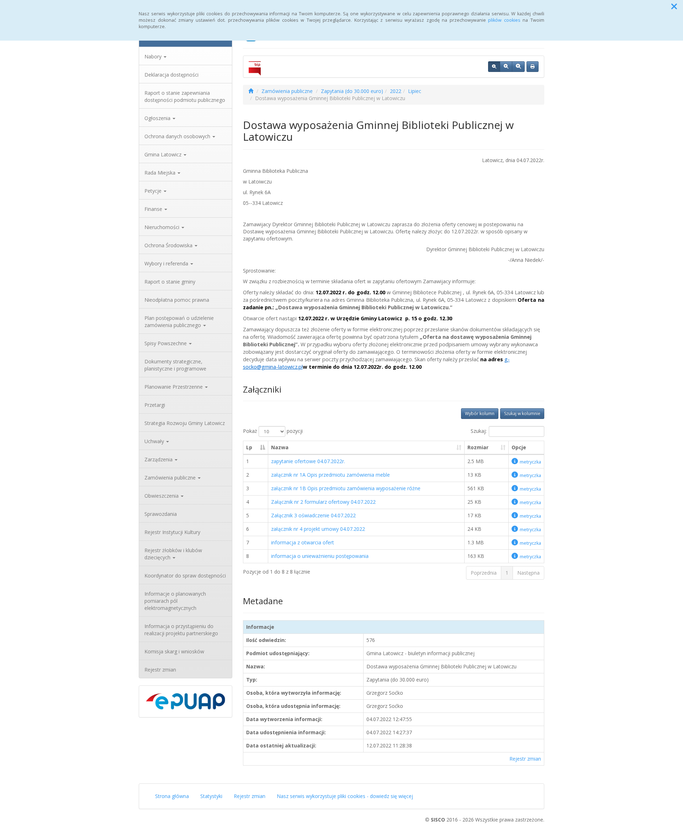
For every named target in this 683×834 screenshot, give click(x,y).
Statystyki (211, 796)
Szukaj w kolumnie (522, 413)
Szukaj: (479, 431)
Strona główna (172, 796)
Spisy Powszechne (166, 343)
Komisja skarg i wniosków (174, 651)
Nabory (153, 56)
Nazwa (279, 447)
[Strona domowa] (250, 91)
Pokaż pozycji (273, 431)
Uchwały (154, 441)
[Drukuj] (532, 66)
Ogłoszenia (158, 118)
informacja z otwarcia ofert (302, 542)
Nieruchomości (162, 227)
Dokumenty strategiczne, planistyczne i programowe (175, 365)
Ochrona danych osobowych (178, 136)
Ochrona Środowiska (169, 245)
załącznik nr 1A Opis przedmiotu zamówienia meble (330, 474)
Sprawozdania (160, 514)
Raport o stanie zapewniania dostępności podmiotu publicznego (184, 96)
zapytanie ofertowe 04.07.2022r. (308, 461)
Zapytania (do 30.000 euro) (352, 91)
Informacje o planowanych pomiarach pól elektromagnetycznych (175, 600)
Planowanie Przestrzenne (174, 386)
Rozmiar (477, 447)
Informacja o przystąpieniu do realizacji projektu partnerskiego (181, 630)
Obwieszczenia (162, 495)
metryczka (530, 462)
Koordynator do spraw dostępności (185, 575)
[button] (674, 6)
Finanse (154, 209)
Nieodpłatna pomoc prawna (176, 299)
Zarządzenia (159, 459)
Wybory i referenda (167, 263)
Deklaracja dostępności (171, 74)
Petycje (153, 190)
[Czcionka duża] (518, 66)
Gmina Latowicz (163, 154)
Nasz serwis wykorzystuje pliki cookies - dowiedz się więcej (345, 796)
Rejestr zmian (160, 669)
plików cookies (504, 20)
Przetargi (154, 405)
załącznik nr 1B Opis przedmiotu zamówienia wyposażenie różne (345, 488)
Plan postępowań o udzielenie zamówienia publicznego (179, 321)
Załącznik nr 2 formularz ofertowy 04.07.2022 (323, 501)
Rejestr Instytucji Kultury (172, 532)
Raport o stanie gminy (169, 281)
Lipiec (414, 91)
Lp (249, 447)
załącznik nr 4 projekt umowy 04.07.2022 (318, 528)
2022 (395, 91)
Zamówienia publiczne (170, 477)
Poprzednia (484, 572)
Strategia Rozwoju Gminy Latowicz (184, 423)
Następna (528, 572)
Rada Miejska (160, 172)
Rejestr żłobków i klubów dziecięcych (173, 554)
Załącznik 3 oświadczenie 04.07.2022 (313, 515)
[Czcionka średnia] (506, 66)
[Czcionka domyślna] (494, 66)
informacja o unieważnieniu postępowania (320, 556)
